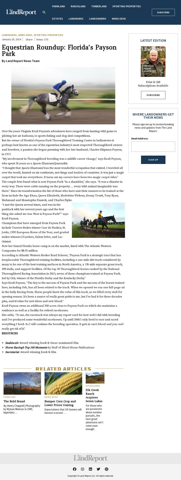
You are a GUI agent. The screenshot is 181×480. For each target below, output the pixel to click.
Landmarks (76, 18)
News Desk (119, 18)
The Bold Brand (14, 401)
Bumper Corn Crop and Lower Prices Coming (60, 403)
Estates (57, 18)
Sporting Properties (126, 6)
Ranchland (78, 6)
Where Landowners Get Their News (153, 116)
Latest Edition (153, 40)
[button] (44, 12)
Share (29, 39)
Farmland (58, 6)
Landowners (97, 18)
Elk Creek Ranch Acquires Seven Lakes (94, 395)
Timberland (99, 6)
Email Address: (139, 138)
